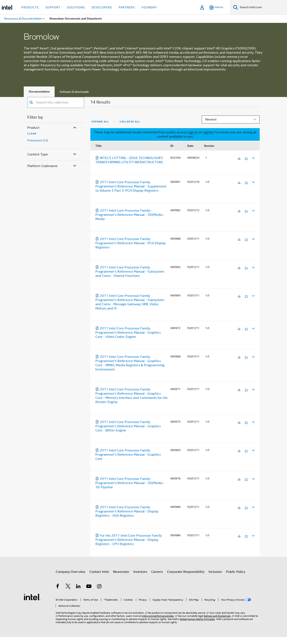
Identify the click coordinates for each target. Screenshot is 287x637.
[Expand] (253, 157)
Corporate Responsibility (185, 572)
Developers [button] (102, 7)
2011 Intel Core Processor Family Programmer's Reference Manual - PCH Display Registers (130, 243)
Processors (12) (37, 140)
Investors (140, 572)
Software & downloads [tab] (74, 92)
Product (33, 128)
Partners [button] (127, 7)
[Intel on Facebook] (57, 587)
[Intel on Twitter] (68, 587)
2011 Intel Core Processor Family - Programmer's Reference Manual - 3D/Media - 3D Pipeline (130, 483)
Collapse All (130, 121)
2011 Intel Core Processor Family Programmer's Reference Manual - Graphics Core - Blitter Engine (128, 426)
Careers (157, 572)
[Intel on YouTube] (88, 587)
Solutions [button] (76, 7)
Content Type (37, 154)
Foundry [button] (149, 7)
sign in (193, 132)
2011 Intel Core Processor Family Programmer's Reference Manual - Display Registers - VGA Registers (126, 511)
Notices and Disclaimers (217, 615)
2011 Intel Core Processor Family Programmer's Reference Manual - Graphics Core (128, 454)
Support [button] (52, 7)
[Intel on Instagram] (99, 587)
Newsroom (121, 572)
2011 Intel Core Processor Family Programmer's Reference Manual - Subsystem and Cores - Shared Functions (129, 271)
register (208, 132)
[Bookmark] (246, 160)
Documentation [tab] (39, 92)
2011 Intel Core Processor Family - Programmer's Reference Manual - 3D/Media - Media (130, 214)
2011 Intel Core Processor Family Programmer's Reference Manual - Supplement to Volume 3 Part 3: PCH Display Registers (130, 186)
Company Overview (70, 572)
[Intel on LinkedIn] (78, 587)
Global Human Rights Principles (197, 619)
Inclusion (215, 572)
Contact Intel (99, 572)
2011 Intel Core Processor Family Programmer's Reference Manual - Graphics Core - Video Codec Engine (128, 332)
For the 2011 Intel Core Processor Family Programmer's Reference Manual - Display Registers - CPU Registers (128, 539)
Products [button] (30, 7)
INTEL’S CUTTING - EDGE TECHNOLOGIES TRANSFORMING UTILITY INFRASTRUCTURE (129, 160)
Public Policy (235, 572)
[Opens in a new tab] (239, 159)
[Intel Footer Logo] (32, 597)
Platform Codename (42, 166)
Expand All (100, 121)
